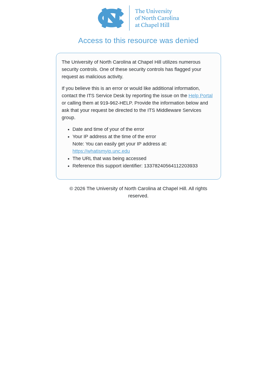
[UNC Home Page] (138, 17)
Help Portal (201, 95)
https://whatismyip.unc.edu (101, 151)
